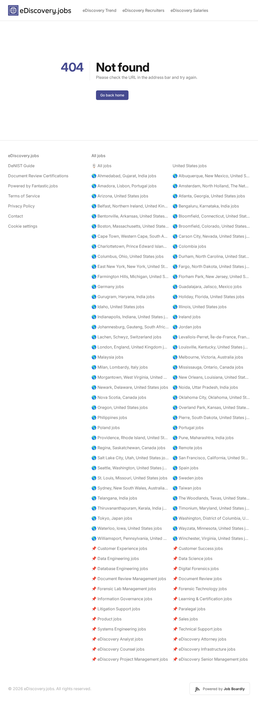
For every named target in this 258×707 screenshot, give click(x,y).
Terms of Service (24, 195)
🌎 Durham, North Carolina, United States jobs (211, 256)
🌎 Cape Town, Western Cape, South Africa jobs (130, 236)
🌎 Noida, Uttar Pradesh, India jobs (205, 387)
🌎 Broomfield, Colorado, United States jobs (211, 226)
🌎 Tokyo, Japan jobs (111, 518)
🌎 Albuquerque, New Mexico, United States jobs (211, 175)
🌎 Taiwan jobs (187, 487)
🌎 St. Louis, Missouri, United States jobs (129, 477)
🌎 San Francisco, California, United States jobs (211, 457)
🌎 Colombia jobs (189, 246)
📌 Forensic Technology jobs (200, 588)
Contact (15, 216)
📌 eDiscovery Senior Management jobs (210, 659)
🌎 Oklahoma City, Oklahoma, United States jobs (211, 397)
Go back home (112, 95)
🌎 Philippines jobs (109, 417)
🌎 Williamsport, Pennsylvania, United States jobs (130, 538)
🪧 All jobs (101, 165)
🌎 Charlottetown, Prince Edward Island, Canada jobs (130, 246)
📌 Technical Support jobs (197, 628)
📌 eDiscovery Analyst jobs (117, 639)
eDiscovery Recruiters (143, 10)
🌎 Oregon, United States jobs (119, 407)
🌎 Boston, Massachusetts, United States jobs (130, 226)
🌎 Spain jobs (185, 467)
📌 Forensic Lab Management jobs (123, 588)
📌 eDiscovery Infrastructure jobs (204, 649)
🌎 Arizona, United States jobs (119, 195)
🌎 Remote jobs (187, 447)
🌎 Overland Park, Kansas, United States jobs (211, 407)
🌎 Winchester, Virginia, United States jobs (211, 538)
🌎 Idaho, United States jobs (117, 306)
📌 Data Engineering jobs (115, 558)
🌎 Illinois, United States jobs (200, 306)
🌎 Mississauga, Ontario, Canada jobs (208, 367)
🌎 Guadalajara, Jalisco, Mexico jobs (207, 286)
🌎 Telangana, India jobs (114, 498)
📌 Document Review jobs (197, 578)
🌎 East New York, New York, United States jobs (130, 266)
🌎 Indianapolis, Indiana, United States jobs (130, 316)
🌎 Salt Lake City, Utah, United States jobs (130, 457)
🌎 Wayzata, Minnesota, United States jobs (211, 528)
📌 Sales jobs (185, 618)
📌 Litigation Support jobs (115, 608)
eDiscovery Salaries (189, 10)
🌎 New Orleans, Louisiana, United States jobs (211, 377)
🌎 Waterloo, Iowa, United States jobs (126, 528)
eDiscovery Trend (99, 10)
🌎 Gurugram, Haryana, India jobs (122, 296)
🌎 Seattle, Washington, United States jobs (130, 467)
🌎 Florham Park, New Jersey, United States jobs (211, 276)
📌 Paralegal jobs (189, 608)
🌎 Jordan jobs (187, 326)
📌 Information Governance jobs (121, 598)
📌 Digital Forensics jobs (196, 568)
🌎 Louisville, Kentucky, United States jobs (211, 346)
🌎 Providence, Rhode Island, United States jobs (130, 437)
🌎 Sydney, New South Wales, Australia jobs (130, 487)
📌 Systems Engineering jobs (118, 628)
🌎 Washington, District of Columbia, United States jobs (211, 518)
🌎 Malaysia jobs (107, 357)
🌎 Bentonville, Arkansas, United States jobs (130, 216)
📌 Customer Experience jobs (119, 548)
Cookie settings (22, 226)
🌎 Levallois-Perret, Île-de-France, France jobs (211, 336)
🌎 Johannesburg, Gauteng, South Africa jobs (130, 326)
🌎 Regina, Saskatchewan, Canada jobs (128, 447)
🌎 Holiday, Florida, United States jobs (208, 296)
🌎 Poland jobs (105, 427)
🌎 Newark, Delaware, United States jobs (129, 387)
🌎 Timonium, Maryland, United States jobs (211, 508)
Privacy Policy (21, 205)
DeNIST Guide (21, 165)
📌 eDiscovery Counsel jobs (117, 649)
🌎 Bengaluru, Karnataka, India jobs (206, 205)
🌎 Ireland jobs (187, 316)
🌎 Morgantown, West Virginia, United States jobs (130, 377)
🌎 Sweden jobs (188, 477)
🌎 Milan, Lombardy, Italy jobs (119, 367)
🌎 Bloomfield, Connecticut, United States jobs (211, 216)
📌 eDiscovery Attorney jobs (199, 639)
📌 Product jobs (106, 618)
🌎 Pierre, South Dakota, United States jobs (211, 417)
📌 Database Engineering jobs (119, 568)
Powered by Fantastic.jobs (33, 185)
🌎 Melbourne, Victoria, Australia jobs (208, 357)
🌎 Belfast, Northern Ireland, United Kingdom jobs (130, 205)
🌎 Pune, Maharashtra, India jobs (203, 437)
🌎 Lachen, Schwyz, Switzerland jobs (126, 336)
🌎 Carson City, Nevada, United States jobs (211, 236)
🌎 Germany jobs (107, 286)
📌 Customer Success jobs (198, 548)
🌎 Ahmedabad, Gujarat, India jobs (123, 175)
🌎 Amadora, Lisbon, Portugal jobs (123, 185)
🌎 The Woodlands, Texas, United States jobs (211, 498)
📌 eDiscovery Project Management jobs (129, 659)
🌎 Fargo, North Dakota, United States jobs (211, 266)
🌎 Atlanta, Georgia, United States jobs (209, 195)
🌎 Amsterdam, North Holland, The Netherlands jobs (211, 185)
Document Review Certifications (38, 175)
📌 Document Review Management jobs (128, 578)
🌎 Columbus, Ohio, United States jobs (127, 256)
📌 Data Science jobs (192, 558)
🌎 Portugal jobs (188, 427)
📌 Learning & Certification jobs (202, 598)
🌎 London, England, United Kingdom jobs (130, 346)
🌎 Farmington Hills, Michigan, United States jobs (130, 276)
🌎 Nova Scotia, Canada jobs (118, 397)
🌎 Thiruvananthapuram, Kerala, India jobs (130, 508)
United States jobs (190, 165)
